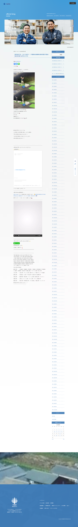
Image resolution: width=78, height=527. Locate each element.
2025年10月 (55, 111)
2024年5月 (55, 166)
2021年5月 (55, 278)
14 (61, 431)
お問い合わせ (46, 508)
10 (54, 431)
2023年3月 (55, 208)
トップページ (42, 500)
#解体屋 (36, 194)
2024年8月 (55, 156)
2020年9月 (55, 304)
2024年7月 (55, 159)
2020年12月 (55, 294)
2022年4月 (55, 243)
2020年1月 (55, 329)
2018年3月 (55, 400)
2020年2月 (55, 326)
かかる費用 (63, 505)
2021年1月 (55, 291)
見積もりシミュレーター (56, 505)
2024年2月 (55, 176)
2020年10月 (55, 300)
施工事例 (54, 419)
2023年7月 (55, 195)
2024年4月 (55, 169)
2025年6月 (55, 124)
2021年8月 (55, 268)
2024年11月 (55, 147)
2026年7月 (55, 83)
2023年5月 (55, 201)
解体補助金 (42, 505)
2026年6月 (55, 86)
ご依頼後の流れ (47, 505)
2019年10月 (55, 339)
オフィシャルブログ (53, 508)
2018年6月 (55, 390)
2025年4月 (55, 131)
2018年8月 (55, 384)
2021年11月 (55, 259)
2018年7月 (55, 387)
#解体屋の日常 (41, 194)
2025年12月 (55, 105)
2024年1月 (55, 179)
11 (56, 431)
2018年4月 (55, 396)
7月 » (63, 439)
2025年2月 (55, 137)
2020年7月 (55, 310)
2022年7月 (55, 233)
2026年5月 (55, 89)
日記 (54, 416)
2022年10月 (55, 224)
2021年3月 (55, 284)
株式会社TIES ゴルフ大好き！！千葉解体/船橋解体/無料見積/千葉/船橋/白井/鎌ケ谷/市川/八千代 (31, 55)
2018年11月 (55, 374)
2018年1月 (55, 406)
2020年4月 (55, 320)
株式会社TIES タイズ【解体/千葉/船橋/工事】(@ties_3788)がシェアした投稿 (29, 185)
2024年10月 (55, 150)
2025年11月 (55, 108)
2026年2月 (55, 99)
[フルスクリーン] (40, 235)
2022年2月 (55, 249)
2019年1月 (55, 368)
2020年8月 (55, 307)
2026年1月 (55, 102)
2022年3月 (55, 246)
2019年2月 (55, 364)
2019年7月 (55, 348)
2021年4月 (55, 281)
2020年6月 (55, 313)
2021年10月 (55, 262)
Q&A (68, 505)
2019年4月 (55, 358)
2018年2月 (55, 403)
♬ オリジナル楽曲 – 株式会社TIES (29, 195)
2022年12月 (55, 217)
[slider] (27, 235)
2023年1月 (55, 214)
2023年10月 (55, 188)
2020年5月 (55, 316)
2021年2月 (55, 288)
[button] (28, 219)
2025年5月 (55, 127)
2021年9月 (55, 265)
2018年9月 (55, 380)
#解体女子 (21, 195)
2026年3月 (55, 95)
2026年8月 (55, 79)
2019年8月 (55, 345)
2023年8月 (55, 192)
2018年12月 (55, 371)
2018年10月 (55, 377)
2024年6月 (55, 163)
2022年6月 (55, 236)
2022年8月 (55, 230)
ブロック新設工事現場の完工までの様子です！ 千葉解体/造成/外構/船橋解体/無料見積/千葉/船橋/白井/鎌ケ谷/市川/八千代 (58, 73)
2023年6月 (55, 198)
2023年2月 (55, 211)
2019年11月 (55, 336)
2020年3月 (55, 323)
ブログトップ (58, 51)
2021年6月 (55, 275)
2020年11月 (55, 297)
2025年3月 (55, 134)
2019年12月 (55, 332)
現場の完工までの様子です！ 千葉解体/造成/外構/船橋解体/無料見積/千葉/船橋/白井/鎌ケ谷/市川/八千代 (58, 60)
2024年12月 (55, 143)
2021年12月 (55, 256)
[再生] (14, 235)
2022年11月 (55, 220)
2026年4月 (55, 92)
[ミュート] (39, 235)
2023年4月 (55, 204)
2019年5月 (55, 355)
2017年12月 (55, 409)
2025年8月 (55, 118)
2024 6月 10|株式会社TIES (70, 47)
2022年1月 (55, 252)
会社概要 (41, 508)
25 (56, 435)
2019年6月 (55, 352)
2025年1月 (55, 140)
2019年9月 (55, 342)
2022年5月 (55, 240)
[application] (28, 219)
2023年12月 (55, 182)
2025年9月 (55, 115)
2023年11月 (55, 185)
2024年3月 (55, 172)
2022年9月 (55, 227)
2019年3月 (55, 361)
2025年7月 (55, 121)
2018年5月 (55, 393)
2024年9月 (55, 153)
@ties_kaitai (16, 194)
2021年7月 (55, 272)
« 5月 (52, 439)
